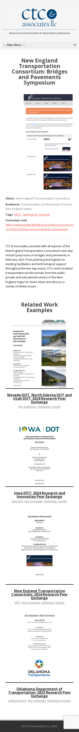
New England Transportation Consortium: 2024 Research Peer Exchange (39, 594)
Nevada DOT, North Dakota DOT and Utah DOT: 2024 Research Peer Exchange (39, 398)
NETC (17, 214)
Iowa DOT (17, 501)
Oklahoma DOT (17, 701)
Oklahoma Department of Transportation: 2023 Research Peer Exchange (39, 692)
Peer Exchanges (27, 407)
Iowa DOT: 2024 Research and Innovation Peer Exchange (39, 495)
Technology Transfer (36, 214)
